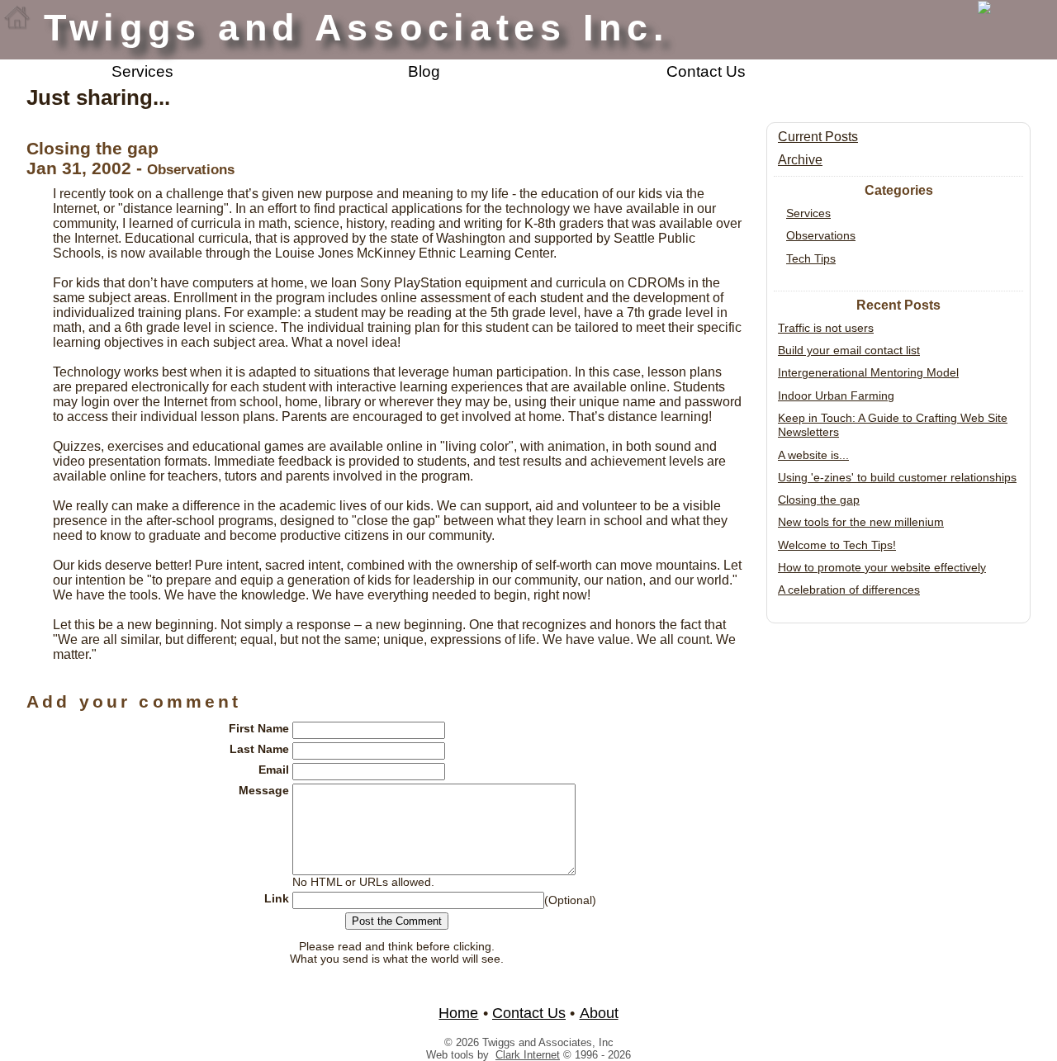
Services (142, 71)
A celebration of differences (849, 589)
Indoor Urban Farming (836, 395)
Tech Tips (811, 258)
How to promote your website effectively (882, 567)
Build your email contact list (849, 350)
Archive (800, 160)
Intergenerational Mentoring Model (868, 372)
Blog (424, 71)
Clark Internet (527, 1055)
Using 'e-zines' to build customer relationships (897, 477)
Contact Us (706, 71)
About (599, 1013)
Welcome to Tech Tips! (837, 545)
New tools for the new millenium (861, 521)
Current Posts (818, 137)
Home (458, 1013)
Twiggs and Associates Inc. (357, 27)
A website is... (813, 455)
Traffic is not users (826, 327)
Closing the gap (819, 499)
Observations (821, 235)
